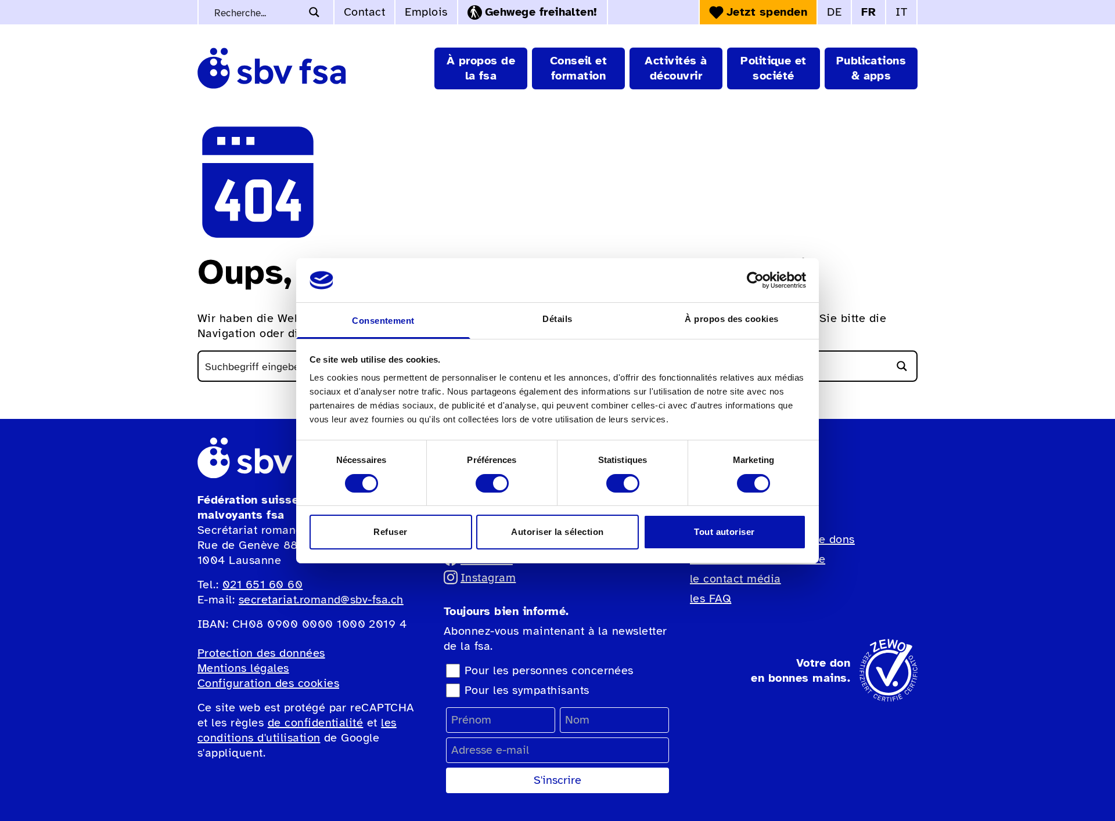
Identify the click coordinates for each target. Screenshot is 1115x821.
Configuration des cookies (268, 683)
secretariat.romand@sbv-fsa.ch (321, 599)
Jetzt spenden (766, 12)
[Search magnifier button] (314, 12)
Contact (364, 12)
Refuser (390, 532)
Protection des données (261, 653)
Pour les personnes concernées (549, 670)
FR (868, 12)
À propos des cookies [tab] (732, 319)
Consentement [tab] (383, 320)
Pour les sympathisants (527, 690)
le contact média (735, 579)
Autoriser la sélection (557, 532)
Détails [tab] (557, 319)
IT (901, 12)
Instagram (488, 577)
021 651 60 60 (262, 584)
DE (834, 12)
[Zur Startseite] (271, 68)
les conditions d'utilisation (297, 730)
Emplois (426, 12)
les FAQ (710, 598)
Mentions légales (243, 668)
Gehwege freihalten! (541, 12)
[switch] (492, 483)
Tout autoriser (724, 532)
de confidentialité (316, 722)
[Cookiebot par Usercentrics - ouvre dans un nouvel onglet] (755, 280)
